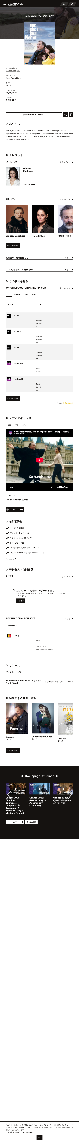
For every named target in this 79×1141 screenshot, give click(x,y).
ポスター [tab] (25, 425)
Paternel (10, 737)
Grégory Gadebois (15, 236)
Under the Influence (42, 736)
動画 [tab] (9, 425)
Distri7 (38, 640)
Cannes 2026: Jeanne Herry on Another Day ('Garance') (14, 802)
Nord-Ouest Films (13, 78)
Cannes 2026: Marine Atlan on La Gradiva (63, 800)
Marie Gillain (38, 236)
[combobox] (24, 304)
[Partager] (65, 114)
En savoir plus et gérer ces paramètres (20, 1132)
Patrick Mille (64, 236)
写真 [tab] (16, 425)
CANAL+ (17, 316)
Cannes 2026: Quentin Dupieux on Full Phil (38, 800)
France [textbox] (10, 304)
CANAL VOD (18, 363)
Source (59, 403)
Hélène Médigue (13, 71)
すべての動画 (31, 822)
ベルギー (17, 636)
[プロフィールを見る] (72, 4)
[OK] (39, 1137)
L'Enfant (62, 738)
